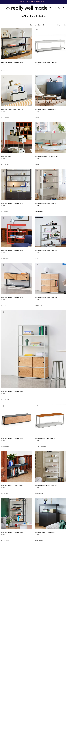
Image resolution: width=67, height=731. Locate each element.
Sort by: (33, 25)
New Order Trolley (8, 123)
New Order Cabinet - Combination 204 (48, 500)
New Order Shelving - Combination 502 (49, 171)
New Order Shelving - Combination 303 (15, 218)
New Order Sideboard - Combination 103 (16, 453)
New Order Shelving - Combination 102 (49, 30)
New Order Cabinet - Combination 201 (50, 76)
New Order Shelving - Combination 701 (49, 453)
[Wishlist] (59, 8)
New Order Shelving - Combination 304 (49, 265)
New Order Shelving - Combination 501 (15, 500)
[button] (2, 8)
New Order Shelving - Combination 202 (15, 30)
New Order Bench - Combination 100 (50, 405)
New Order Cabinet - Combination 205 (15, 77)
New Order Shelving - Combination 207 (15, 265)
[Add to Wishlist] (3, 30)
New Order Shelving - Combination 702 (15, 171)
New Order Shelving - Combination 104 (15, 406)
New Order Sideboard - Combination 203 (49, 124)
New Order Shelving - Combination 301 (49, 218)
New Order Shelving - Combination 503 (17, 311)
